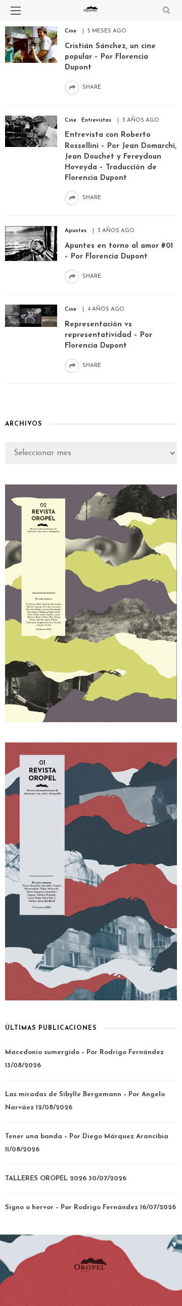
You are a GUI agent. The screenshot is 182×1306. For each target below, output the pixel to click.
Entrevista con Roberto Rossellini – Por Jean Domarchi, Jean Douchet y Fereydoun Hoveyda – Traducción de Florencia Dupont (120, 156)
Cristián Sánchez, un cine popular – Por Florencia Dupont (110, 57)
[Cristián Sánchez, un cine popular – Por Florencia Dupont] (31, 44)
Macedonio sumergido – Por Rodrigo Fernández (84, 1052)
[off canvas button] (16, 11)
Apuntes (75, 231)
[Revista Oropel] (91, 1265)
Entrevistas (96, 120)
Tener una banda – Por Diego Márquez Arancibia (86, 1136)
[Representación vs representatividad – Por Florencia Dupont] (31, 315)
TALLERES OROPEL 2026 (45, 1178)
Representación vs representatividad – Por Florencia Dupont (108, 335)
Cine (70, 31)
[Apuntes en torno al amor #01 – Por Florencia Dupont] (31, 243)
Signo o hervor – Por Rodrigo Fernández (71, 1207)
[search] (166, 11)
